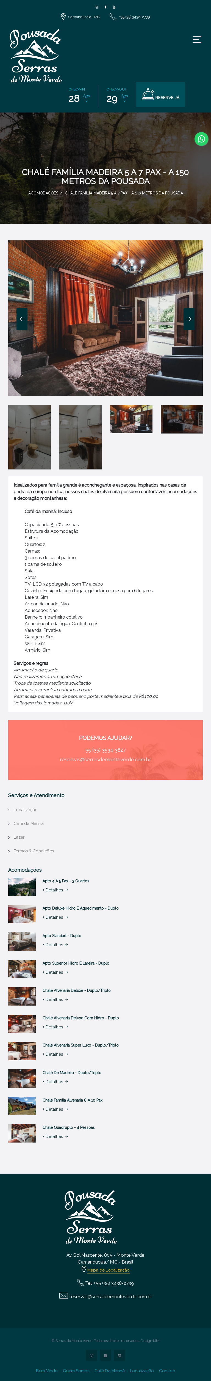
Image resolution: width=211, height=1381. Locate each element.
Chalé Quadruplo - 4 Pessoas (69, 1127)
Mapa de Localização (108, 1270)
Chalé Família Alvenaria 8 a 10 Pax (72, 1100)
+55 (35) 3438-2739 (134, 17)
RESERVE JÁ (166, 97)
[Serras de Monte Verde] (97, 7)
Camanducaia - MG (84, 17)
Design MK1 (150, 1341)
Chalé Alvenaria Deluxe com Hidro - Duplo (81, 1018)
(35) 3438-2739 (118, 1283)
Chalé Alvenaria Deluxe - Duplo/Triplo (77, 990)
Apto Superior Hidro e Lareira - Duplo (76, 963)
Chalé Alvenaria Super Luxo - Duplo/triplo (81, 1045)
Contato (167, 1370)
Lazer (19, 837)
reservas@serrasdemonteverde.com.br (105, 759)
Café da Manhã (29, 823)
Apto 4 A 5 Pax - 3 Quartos (66, 881)
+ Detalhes (53, 890)
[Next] (189, 319)
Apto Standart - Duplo (62, 936)
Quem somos (76, 1370)
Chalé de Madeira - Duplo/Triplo (72, 1072)
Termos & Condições (34, 851)
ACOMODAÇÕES (43, 193)
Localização (26, 809)
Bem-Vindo (47, 1370)
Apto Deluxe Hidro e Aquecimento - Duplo (81, 908)
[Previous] (21, 319)
